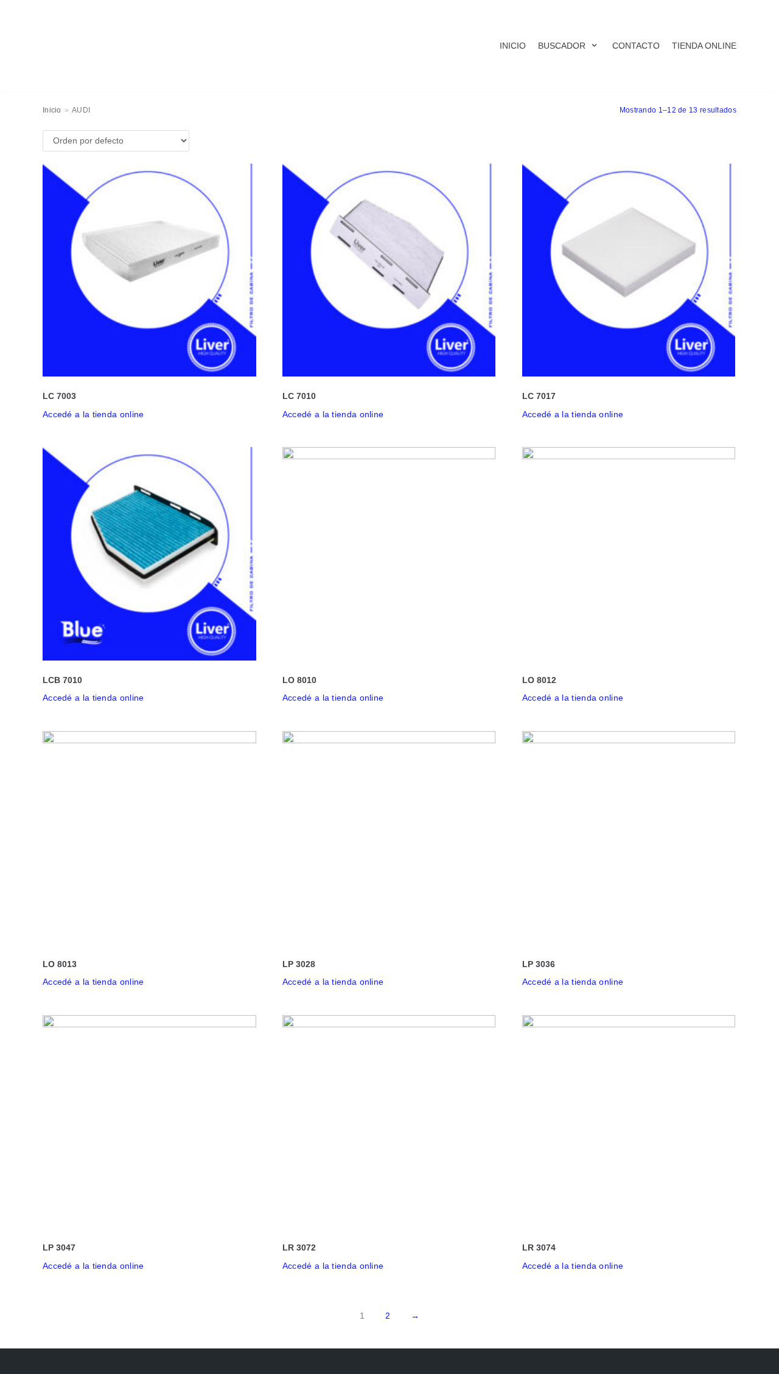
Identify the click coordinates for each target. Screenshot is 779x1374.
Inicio (52, 110)
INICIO (513, 45)
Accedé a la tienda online (93, 414)
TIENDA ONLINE (704, 45)
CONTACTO (636, 45)
